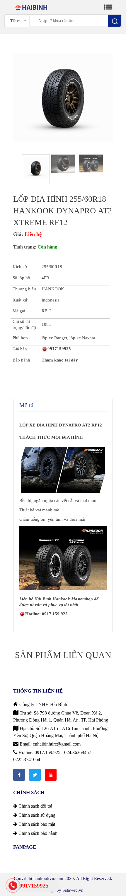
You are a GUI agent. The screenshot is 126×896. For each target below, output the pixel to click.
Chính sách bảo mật (36, 824)
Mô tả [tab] (26, 405)
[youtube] (51, 775)
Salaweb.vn (73, 890)
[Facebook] (19, 775)
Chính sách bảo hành (37, 833)
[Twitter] (35, 775)
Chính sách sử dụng (36, 815)
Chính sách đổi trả (34, 806)
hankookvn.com (48, 878)
